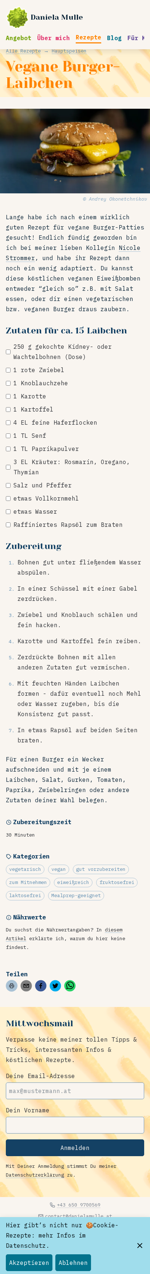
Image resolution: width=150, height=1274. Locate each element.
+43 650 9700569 (78, 1204)
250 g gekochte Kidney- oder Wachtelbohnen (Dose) (62, 351)
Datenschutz (26, 1245)
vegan (58, 869)
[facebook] (41, 986)
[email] (26, 986)
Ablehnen (73, 1262)
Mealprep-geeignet (76, 895)
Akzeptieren (29, 1262)
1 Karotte (29, 396)
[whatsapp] (70, 986)
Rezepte (88, 37)
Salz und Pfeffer (42, 485)
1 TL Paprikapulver (46, 448)
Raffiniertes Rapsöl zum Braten (68, 524)
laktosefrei (25, 895)
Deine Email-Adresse (40, 1076)
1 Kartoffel (33, 409)
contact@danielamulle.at (78, 1216)
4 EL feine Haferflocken (55, 422)
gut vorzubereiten (101, 869)
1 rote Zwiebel (38, 370)
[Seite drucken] (11, 986)
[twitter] (55, 986)
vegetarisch (25, 869)
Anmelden (75, 1147)
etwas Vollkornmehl (46, 498)
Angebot (18, 38)
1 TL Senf (29, 435)
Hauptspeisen (69, 50)
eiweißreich (73, 882)
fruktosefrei (116, 882)
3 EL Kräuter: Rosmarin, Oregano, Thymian (71, 467)
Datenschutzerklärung (35, 1174)
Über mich (53, 38)
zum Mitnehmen (28, 882)
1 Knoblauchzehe (40, 383)
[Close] (139, 1245)
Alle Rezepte (23, 50)
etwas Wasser (35, 511)
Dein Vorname (28, 1110)
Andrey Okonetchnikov (118, 199)
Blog (114, 38)
